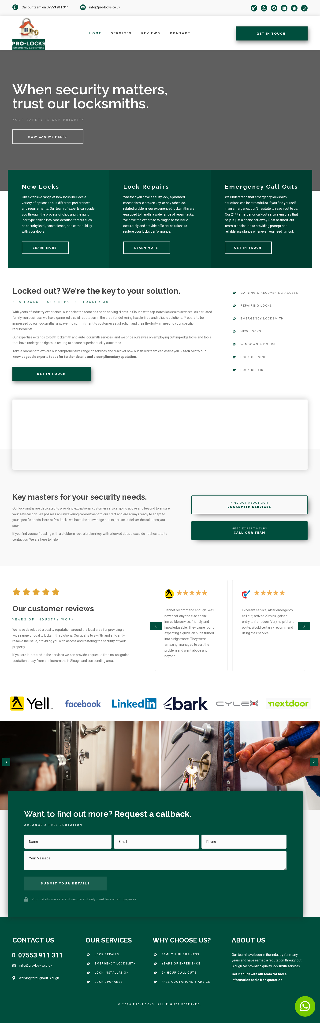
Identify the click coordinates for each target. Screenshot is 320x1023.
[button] (156, 626)
